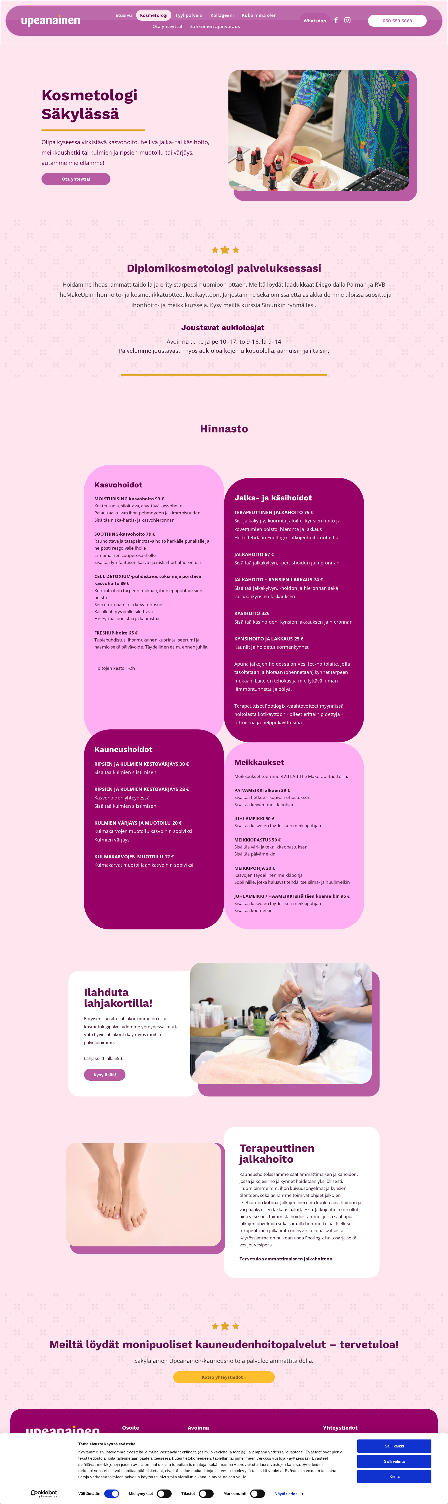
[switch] (164, 1493)
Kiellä (394, 1476)
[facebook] (336, 21)
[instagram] (347, 21)
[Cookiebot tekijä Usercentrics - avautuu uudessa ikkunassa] (44, 1494)
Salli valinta (394, 1461)
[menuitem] (124, 15)
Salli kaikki (394, 1446)
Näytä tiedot (286, 1494)
